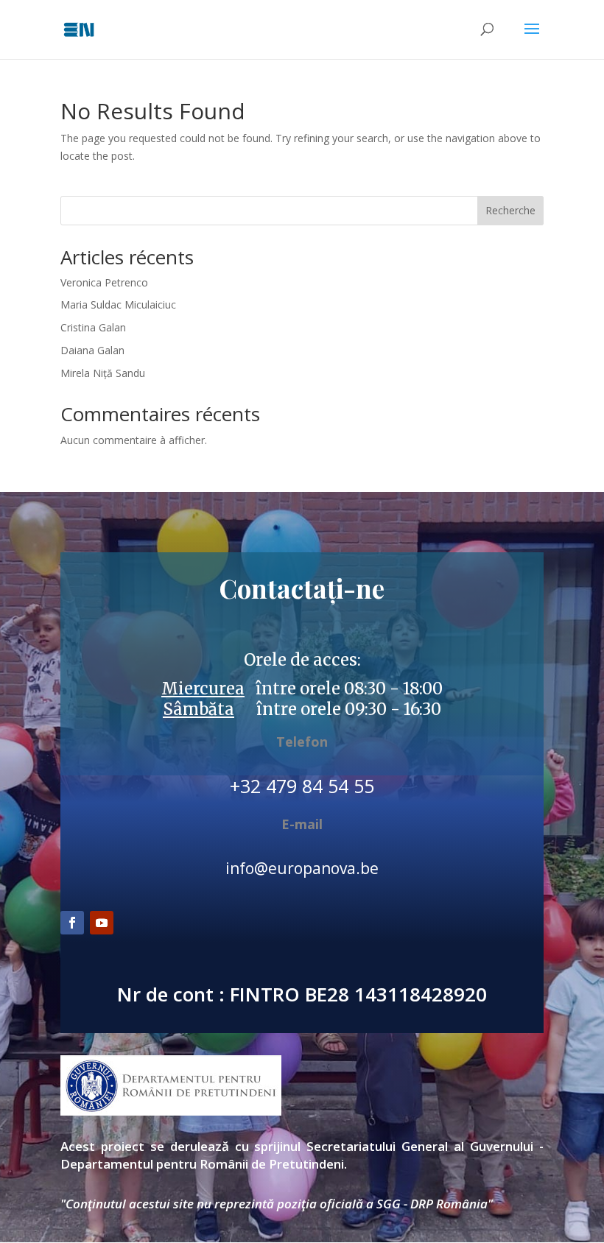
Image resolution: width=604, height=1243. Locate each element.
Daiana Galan (92, 350)
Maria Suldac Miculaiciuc (118, 304)
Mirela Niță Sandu (102, 373)
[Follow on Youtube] (101, 922)
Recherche (510, 210)
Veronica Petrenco (104, 282)
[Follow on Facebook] (72, 922)
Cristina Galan (93, 327)
